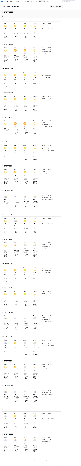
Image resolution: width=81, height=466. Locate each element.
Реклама (10, 465)
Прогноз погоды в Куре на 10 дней (60, 458)
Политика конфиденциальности (44, 465)
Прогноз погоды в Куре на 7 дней (43, 458)
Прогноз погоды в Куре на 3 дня (11, 458)
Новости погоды (73, 458)
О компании (6, 465)
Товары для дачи (44, 460)
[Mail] (2, 1)
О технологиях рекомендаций (56, 465)
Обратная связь (64, 465)
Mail (2, 465)
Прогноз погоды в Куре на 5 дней (27, 458)
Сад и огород (36, 460)
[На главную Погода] (5, 1)
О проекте (36, 465)
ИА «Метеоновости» (76, 465)
